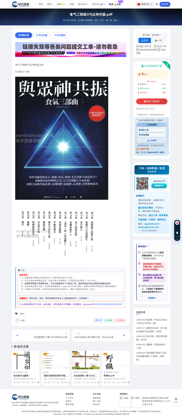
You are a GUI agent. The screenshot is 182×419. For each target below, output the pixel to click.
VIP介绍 (96, 404)
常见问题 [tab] (43, 35)
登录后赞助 (147, 207)
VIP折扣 (153, 81)
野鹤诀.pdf (109, 375)
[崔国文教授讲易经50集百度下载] (56, 360)
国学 (82, 20)
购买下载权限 (153, 101)
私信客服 (145, 135)
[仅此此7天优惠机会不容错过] (70, 50)
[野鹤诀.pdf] (116, 360)
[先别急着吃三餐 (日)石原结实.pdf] (86, 360)
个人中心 (70, 397)
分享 (100, 320)
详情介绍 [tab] (24, 35)
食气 (22, 314)
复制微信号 (159, 185)
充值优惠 (142, 219)
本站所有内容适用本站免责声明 (108, 304)
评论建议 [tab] (61, 35)
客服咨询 (97, 397)
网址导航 (70, 404)
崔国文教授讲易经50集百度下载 (56, 377)
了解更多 (151, 298)
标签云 (69, 401)
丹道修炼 (18, 372)
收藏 (110, 320)
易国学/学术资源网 (75, 414)
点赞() (121, 320)
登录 (166, 4)
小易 (22, 320)
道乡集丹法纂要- (21, 375)
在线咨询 (177, 230)
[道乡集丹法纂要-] (25, 360)
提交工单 (145, 130)
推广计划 (97, 401)
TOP (177, 239)
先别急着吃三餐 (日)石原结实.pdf (85, 377)
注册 (160, 40)
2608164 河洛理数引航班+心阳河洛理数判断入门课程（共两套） (151, 356)
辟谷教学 (89, 20)
